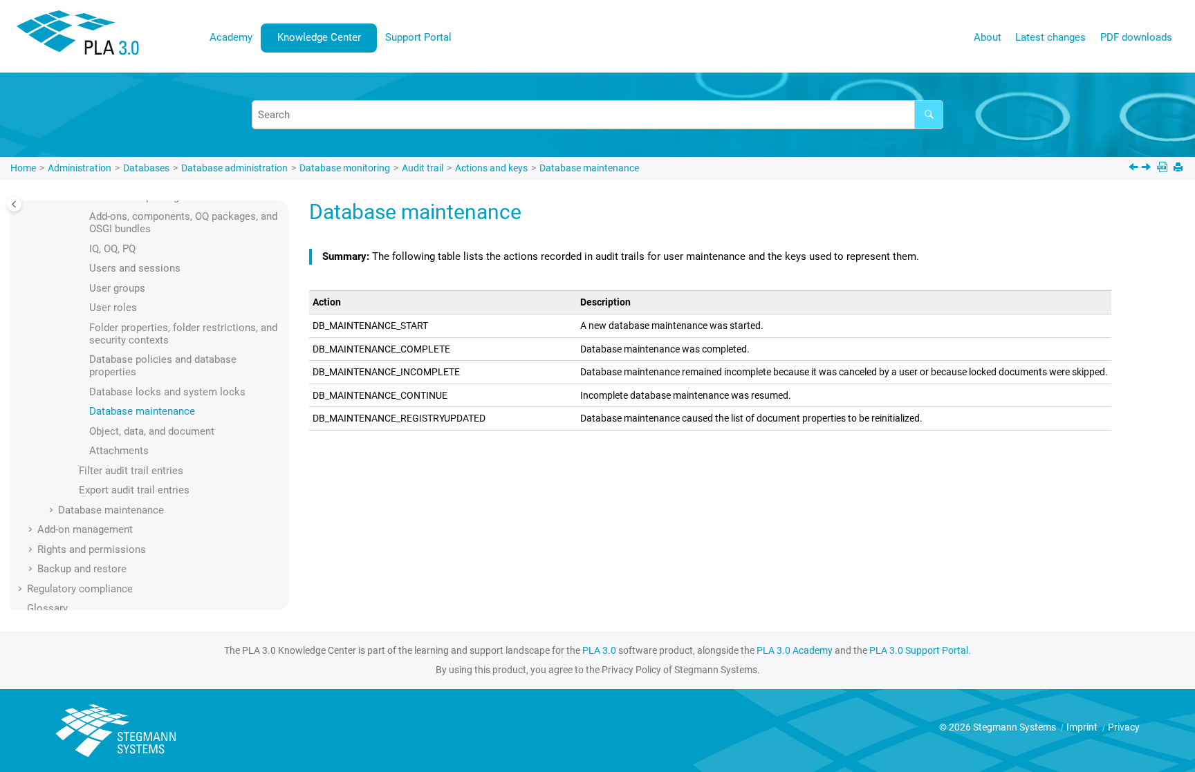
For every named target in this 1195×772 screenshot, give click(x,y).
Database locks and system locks (167, 392)
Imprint (1083, 727)
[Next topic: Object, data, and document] (1147, 168)
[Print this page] (1179, 168)
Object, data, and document (151, 431)
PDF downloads (1136, 37)
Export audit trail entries (134, 490)
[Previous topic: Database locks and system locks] (1135, 168)
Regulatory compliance (80, 589)
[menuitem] (231, 38)
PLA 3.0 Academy (795, 650)
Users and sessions (134, 268)
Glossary (47, 608)
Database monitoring (344, 167)
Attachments (119, 450)
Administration (79, 167)
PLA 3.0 (599, 650)
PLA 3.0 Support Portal (918, 650)
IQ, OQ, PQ (112, 249)
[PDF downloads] (1163, 168)
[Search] (928, 114)
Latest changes (1050, 37)
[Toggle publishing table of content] (14, 204)
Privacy (1124, 727)
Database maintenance (589, 167)
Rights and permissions (91, 549)
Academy (231, 37)
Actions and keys (491, 167)
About (987, 37)
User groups (117, 288)
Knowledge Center (319, 37)
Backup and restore (82, 569)
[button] (83, 216)
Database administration (234, 167)
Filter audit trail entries (131, 470)
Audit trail (422, 167)
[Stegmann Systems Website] (117, 731)
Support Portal (418, 37)
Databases (146, 167)
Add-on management (85, 529)
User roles (113, 307)
